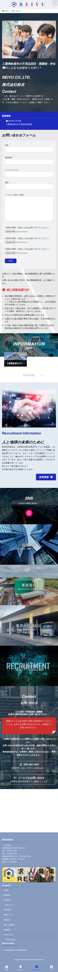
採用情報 (7, 929)
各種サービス (8, 915)
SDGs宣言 (7, 910)
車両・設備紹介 (9, 924)
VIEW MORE (29, 375)
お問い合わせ (8, 934)
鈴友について (10, 905)
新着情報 (7, 895)
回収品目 (7, 919)
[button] (46, 477)
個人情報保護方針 (17, 290)
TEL (51, 970)
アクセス (20, 970)
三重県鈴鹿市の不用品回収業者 (19, 124)
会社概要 (7, 900)
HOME (6, 890)
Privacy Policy (10, 939)
